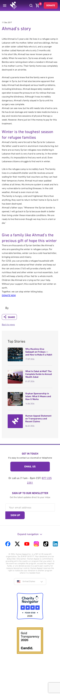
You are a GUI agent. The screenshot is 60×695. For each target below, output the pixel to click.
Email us (30, 466)
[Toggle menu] (4, 5)
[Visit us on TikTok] (45, 543)
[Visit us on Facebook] (7, 543)
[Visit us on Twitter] (17, 543)
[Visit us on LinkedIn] (55, 543)
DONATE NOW (9, 295)
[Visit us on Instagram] (36, 543)
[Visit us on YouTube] (26, 543)
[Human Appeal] (13, 5)
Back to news (8, 324)
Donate (50, 5)
